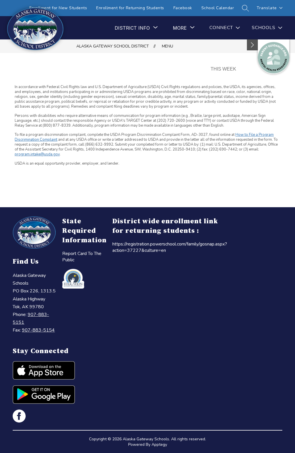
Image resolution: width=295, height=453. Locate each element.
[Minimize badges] (252, 44)
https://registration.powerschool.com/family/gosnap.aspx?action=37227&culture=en (169, 247)
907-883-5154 (38, 330)
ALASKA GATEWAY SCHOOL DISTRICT (112, 46)
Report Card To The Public (81, 256)
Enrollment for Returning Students (130, 8)
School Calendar (217, 8)
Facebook (182, 8)
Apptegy (159, 444)
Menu (167, 46)
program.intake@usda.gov (37, 154)
